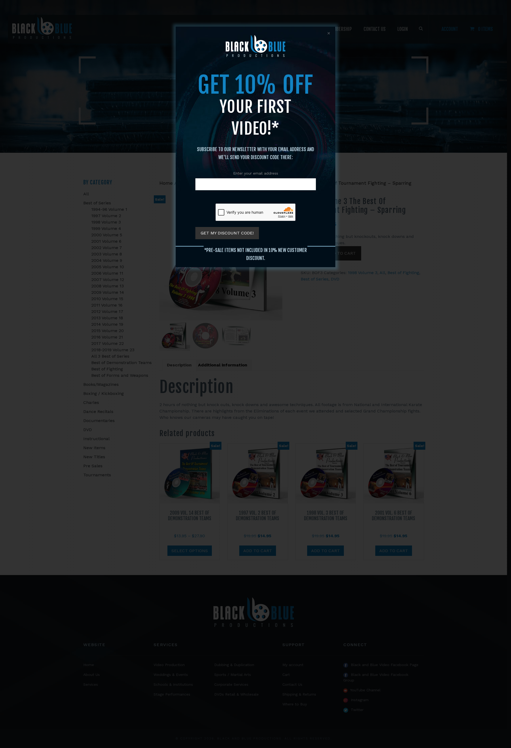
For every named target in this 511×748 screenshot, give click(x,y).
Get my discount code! (227, 232)
